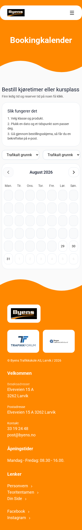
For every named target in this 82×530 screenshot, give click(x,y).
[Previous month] (8, 172)
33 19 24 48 (17, 428)
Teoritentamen (21, 492)
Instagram (17, 517)
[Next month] (74, 172)
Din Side (15, 498)
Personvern (18, 485)
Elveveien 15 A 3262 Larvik (31, 412)
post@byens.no (21, 434)
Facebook (16, 511)
